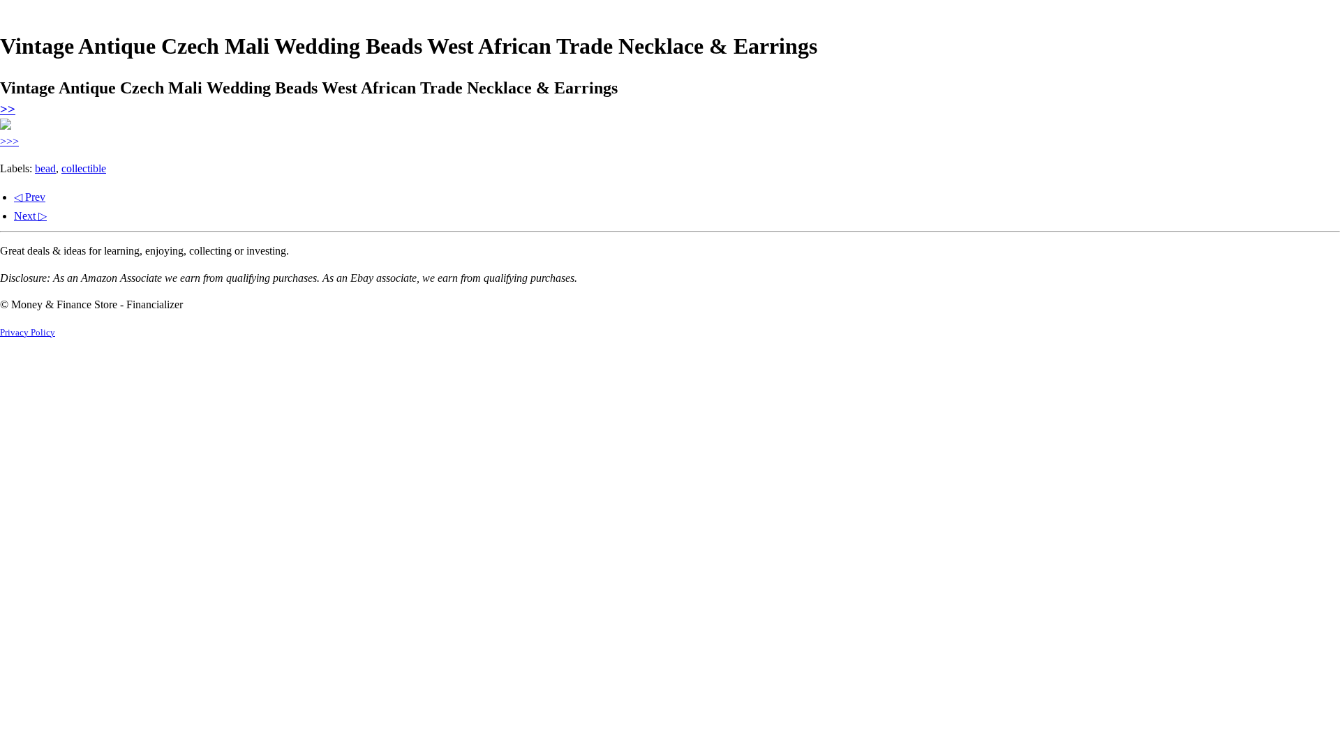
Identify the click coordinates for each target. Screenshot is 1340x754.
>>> (9, 141)
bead (45, 168)
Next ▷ (30, 216)
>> (7, 109)
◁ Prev (29, 197)
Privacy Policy (27, 333)
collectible (83, 168)
